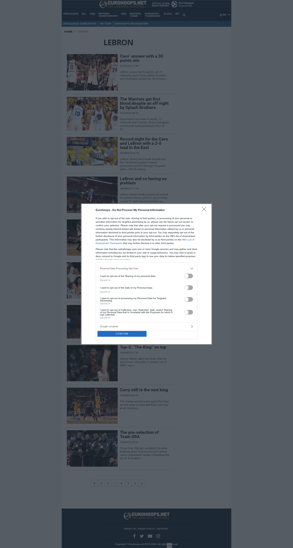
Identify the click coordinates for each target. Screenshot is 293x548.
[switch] (188, 276)
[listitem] (146, 268)
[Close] (205, 210)
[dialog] (146, 274)
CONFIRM (122, 333)
